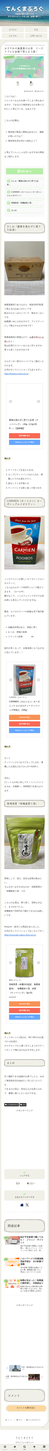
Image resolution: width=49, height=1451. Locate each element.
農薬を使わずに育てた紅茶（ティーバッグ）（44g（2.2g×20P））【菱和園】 (23, 424)
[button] (31, 83)
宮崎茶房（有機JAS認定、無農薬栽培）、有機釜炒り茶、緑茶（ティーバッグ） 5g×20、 (24, 988)
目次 (23, 171)
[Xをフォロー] (27, 1205)
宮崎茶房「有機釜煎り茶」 (22, 203)
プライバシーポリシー (24, 1442)
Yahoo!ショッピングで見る (24, 442)
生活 (24, 1105)
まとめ (14, 210)
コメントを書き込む (25, 1408)
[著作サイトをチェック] (22, 1205)
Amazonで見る (24, 717)
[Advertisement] (24, 1137)
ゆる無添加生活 (12, 1105)
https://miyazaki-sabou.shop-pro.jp (20, 935)
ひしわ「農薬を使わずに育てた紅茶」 (23, 183)
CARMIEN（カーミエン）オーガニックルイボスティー (24, 194)
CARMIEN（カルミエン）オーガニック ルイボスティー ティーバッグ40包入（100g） (24, 705)
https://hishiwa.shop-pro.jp (16, 374)
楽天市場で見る (24, 436)
